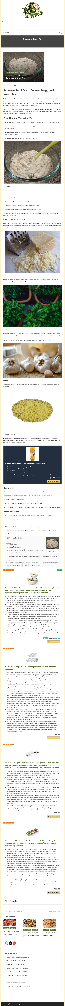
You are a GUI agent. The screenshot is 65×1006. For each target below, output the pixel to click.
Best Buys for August (12, 979)
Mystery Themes (26, 1004)
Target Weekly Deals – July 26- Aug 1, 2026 (18, 986)
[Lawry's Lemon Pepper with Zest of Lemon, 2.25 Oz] (32, 454)
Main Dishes (27, 929)
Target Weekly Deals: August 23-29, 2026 (18, 957)
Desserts (6, 928)
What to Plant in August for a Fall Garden (17, 961)
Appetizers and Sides (12, 72)
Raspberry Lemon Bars (10, 934)
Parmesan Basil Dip (15, 78)
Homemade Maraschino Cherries (13, 911)
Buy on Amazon (54, 481)
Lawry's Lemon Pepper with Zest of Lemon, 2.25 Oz (25, 463)
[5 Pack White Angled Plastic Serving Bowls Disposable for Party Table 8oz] (32, 657)
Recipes (22, 72)
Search (57, 33)
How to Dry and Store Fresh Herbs (16, 983)
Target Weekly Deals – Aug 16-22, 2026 (17, 968)
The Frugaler (17, 75)
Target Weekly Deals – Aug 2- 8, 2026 (17, 975)
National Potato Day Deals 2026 (15, 964)
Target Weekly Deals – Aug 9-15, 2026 (17, 972)
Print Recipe (53, 551)
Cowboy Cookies (48, 935)
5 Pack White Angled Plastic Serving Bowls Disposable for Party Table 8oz (30, 668)
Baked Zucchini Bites (54, 911)
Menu (7, 32)
